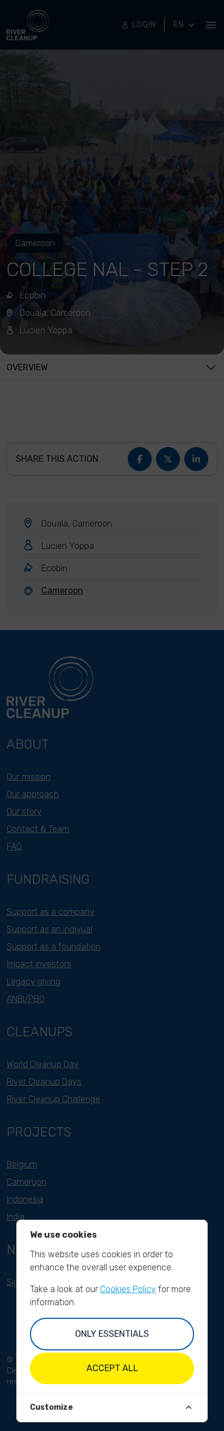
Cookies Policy (128, 1289)
